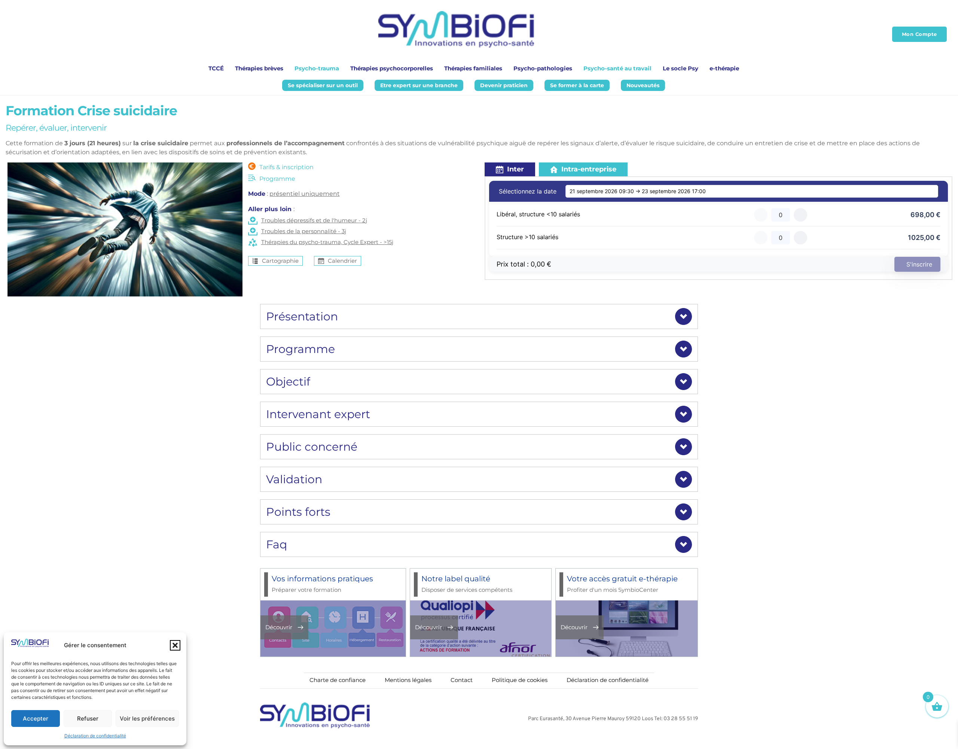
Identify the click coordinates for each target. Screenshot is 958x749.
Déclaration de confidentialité (95, 736)
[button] (175, 645)
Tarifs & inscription (286, 167)
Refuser (87, 718)
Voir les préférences (147, 718)
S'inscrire (919, 264)
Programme (277, 178)
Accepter (35, 718)
